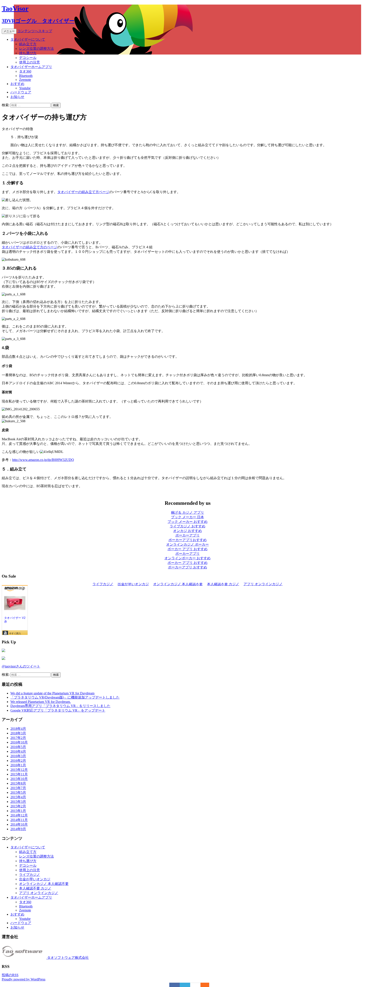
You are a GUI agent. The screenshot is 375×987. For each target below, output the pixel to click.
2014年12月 (19, 815)
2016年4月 (18, 751)
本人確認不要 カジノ (35, 888)
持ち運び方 (27, 53)
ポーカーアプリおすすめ (187, 540)
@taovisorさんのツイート (21, 666)
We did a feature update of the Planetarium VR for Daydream (52, 693)
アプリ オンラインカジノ (38, 893)
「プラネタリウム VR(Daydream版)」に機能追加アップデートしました (65, 697)
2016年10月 (19, 742)
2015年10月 (19, 779)
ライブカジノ (29, 874)
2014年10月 (19, 824)
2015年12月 (19, 770)
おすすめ (17, 84)
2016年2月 (18, 760)
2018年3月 (18, 733)
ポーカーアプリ (187, 535)
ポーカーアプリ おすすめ (187, 567)
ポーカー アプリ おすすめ (187, 549)
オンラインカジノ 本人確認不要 (44, 884)
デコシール (27, 58)
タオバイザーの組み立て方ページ (83, 192)
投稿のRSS (10, 975)
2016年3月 (18, 756)
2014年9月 (18, 829)
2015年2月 (18, 806)
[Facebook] (174, 985)
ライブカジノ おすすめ (187, 526)
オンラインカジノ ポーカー (187, 544)
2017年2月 (18, 738)
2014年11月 (19, 820)
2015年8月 (18, 783)
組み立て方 (27, 44)
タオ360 (25, 71)
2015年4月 (18, 797)
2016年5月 (18, 747)
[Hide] (207, 985)
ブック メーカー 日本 (187, 517)
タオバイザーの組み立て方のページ (29, 247)
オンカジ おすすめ (187, 531)
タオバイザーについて (27, 39)
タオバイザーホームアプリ (31, 67)
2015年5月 (18, 792)
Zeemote (25, 79)
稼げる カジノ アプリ (187, 512)
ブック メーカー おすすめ (187, 521)
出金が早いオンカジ (34, 879)
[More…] (202, 985)
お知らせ (17, 97)
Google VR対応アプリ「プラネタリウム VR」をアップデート (57, 710)
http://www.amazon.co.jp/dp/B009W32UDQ (43, 460)
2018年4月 (18, 728)
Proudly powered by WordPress (23, 979)
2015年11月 (19, 774)
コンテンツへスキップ (34, 31)
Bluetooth (26, 76)
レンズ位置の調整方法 (36, 48)
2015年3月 (18, 801)
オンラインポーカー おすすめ (187, 558)
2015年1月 (18, 811)
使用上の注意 (29, 62)
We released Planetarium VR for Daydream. (40, 702)
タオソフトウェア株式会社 (67, 957)
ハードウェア (20, 92)
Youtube (25, 88)
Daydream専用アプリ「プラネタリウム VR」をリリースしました (60, 706)
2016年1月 (18, 765)
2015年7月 (18, 788)
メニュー (9, 31)
